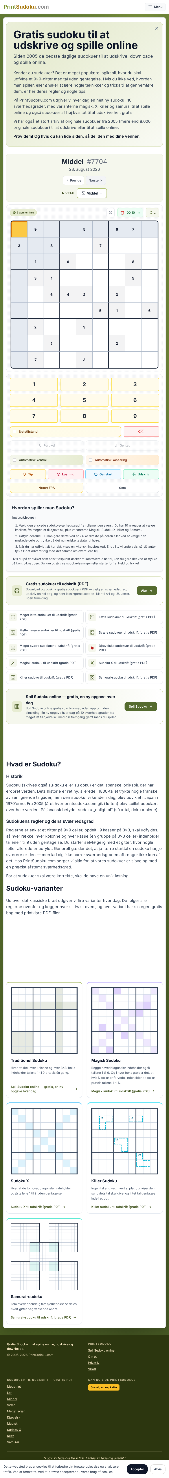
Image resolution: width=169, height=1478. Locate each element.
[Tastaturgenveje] (110, 212)
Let (9, 1393)
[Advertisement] (84, 742)
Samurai (13, 1442)
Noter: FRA (47, 488)
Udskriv (143, 474)
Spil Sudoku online (101, 1350)
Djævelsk (13, 1417)
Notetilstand (28, 431)
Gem (122, 488)
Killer (10, 1436)
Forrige (75, 180)
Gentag (125, 445)
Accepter (137, 1469)
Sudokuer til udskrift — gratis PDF (40, 1380)
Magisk (12, 1423)
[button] (92, 193)
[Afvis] (156, 28)
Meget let (14, 1386)
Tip (30, 474)
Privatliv (93, 1363)
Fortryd (49, 445)
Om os (92, 1356)
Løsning (68, 474)
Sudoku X (14, 1430)
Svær (11, 1405)
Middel (12, 1399)
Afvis (158, 1469)
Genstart (105, 474)
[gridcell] (19, 229)
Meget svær (16, 1411)
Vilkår (92, 1369)
